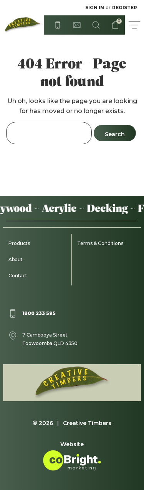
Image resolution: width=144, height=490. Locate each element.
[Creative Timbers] (22, 25)
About (15, 259)
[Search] (96, 25)
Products (19, 243)
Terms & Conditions (100, 243)
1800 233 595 (39, 313)
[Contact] (76, 25)
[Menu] (134, 25)
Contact (17, 275)
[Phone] (57, 25)
